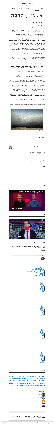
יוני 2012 (43, 360)
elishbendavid (32, 152)
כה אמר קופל (28, 8)
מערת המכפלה (24, 383)
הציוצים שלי (43, 370)
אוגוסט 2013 (42, 356)
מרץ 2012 (42, 361)
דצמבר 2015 (42, 329)
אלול (22, 376)
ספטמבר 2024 (42, 284)
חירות (44, 381)
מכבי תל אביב (38, 383)
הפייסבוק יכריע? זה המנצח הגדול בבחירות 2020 (38, 266)
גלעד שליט (15, 378)
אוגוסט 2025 (42, 283)
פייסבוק (28, 385)
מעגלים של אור (14, 8)
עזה (37, 385)
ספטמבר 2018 (42, 309)
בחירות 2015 (40, 378)
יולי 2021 (42, 295)
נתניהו (39, 385)
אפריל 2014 (42, 348)
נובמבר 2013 (42, 353)
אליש (42, 10)
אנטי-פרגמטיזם (15, 376)
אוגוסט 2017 (42, 316)
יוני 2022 (43, 291)
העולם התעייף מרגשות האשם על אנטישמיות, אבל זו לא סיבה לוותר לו (35, 271)
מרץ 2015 (42, 338)
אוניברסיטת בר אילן (30, 376)
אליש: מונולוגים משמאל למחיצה (39, 268)
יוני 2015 (43, 335)
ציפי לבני (41, 386)
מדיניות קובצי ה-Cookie (31, 423)
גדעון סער (20, 378)
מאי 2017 (42, 319)
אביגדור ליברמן (37, 376)
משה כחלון (18, 383)
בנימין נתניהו (28, 378)
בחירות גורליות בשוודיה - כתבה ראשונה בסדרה (38, 269)
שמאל (28, 387)
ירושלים (24, 381)
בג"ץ (44, 378)
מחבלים (42, 383)
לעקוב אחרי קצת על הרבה (40, 250)
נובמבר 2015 (42, 330)
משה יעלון (21, 383)
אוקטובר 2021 (42, 293)
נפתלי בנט (42, 385)
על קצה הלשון (37, 10)
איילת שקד (24, 376)
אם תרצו (20, 376)
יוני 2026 (43, 280)
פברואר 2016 (42, 327)
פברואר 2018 (42, 314)
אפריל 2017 (42, 320)
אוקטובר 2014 (42, 343)
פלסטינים (26, 385)
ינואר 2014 (42, 351)
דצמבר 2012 (42, 359)
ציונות (12, 385)
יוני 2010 (43, 363)
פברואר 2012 (42, 362)
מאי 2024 (42, 286)
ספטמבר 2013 (42, 355)
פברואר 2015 (42, 339)
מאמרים (40, 153)
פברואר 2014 (42, 350)
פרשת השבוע (21, 385)
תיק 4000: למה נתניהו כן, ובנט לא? (39, 273)
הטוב (39, 380)
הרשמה (43, 258)
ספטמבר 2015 (42, 332)
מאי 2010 (42, 364)
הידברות (37, 380)
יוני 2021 (43, 296)
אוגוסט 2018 (42, 310)
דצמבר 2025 (42, 281)
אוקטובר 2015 (42, 331)
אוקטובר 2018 (42, 308)
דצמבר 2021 (42, 292)
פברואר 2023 (42, 288)
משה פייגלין (15, 383)
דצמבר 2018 (42, 306)
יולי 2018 (42, 311)
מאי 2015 (42, 336)
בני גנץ (33, 378)
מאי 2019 (42, 302)
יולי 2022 (42, 290)
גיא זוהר (18, 378)
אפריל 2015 (42, 337)
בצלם (24, 378)
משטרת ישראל (11, 383)
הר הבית (24, 380)
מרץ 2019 (42, 304)
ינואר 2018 (42, 315)
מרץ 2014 (42, 349)
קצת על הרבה (27, 4)
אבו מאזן (41, 376)
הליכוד (34, 380)
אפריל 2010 (42, 365)
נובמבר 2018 (42, 307)
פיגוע (30, 385)
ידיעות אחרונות (29, 381)
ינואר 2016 (42, 328)
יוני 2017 (43, 318)
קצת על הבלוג (41, 8)
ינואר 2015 (42, 340)
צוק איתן (14, 385)
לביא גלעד (13, 381)
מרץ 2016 (42, 326)
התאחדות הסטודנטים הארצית (19, 380)
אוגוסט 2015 (42, 333)
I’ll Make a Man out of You (28, 39)
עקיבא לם (35, 385)
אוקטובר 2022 (42, 289)
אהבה (34, 376)
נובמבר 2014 (42, 342)
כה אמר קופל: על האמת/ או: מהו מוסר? (39, 267)
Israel (44, 376)
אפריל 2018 (42, 312)
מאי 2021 (42, 297)
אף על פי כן (34, 8)
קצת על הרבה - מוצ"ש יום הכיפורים (39, 275)
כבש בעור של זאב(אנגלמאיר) (40, 272)
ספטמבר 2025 (42, 282)
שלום (30, 386)
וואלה (12, 380)
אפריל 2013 (42, 357)
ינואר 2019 (42, 305)
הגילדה (41, 380)
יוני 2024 (43, 285)
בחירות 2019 (36, 378)
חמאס (42, 381)
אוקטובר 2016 (42, 325)
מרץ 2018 (42, 313)
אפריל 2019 (42, 303)
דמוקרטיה (12, 378)
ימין (26, 381)
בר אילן (22, 378)
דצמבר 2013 (42, 352)
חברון (10, 380)
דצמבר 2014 (42, 341)
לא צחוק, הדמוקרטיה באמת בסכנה (39, 270)
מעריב (27, 383)
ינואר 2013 (42, 358)
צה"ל (17, 385)
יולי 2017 (42, 317)
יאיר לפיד (33, 381)
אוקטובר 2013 (42, 354)
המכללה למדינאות (29, 380)
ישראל (19, 381)
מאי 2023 (42, 287)
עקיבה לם (32, 385)
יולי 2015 (42, 334)
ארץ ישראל (10, 376)
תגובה (12, 179)
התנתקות (14, 380)
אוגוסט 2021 (42, 294)
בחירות (43, 378)
